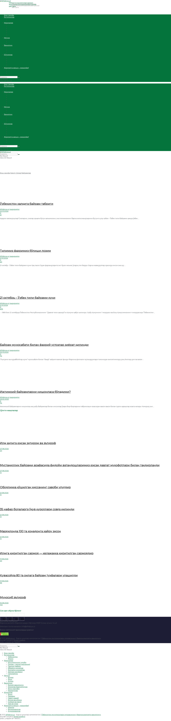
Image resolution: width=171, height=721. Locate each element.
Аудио (10, 43)
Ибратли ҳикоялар (15, 30)
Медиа (7, 38)
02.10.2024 (4, 352)
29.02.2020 (4, 399)
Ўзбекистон (13, 19)
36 (1, 583)
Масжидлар (13, 53)
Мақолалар (8, 23)
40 (1, 262)
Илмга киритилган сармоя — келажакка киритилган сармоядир (46, 553)
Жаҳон (10, 21)
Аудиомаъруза (14, 73)
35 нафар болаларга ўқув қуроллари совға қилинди (37, 509)
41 (1, 215)
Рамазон (11, 58)
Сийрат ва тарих (14, 64)
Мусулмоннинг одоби (17, 25)
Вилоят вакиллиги (16, 47)
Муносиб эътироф (13, 597)
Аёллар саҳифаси (15, 34)
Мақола (11, 70)
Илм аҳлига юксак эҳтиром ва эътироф (28, 443)
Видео (10, 40)
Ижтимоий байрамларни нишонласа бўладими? (35, 391)
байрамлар (26, 173)
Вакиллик (8, 45)
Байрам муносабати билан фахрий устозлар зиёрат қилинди (44, 344)
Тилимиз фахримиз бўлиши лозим (25, 250)
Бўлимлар (8, 55)
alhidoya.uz (10, 638)
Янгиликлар (9, 17)
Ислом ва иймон (15, 62)
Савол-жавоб (13, 60)
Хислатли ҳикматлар (16, 32)
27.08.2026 (4, 449)
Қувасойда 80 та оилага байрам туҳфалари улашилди (39, 575)
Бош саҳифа (9, 15)
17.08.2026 (4, 559)
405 (1, 309)
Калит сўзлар (15, 173)
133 (1, 605)
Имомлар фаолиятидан (18, 49)
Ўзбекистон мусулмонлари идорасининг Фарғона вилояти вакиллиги (71, 638)
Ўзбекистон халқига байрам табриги (26, 203)
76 (1, 356)
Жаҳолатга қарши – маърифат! (16, 68)
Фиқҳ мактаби (14, 51)
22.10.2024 (4, 211)
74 (1, 403)
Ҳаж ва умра (13, 66)
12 (1, 495)
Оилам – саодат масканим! (19, 27)
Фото (10, 42)
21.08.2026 (4, 493)
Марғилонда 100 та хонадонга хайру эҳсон (30, 531)
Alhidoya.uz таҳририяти (9, 209)
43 (1, 561)
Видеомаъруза (14, 72)
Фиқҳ (10, 57)
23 (1, 451)
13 (1, 473)
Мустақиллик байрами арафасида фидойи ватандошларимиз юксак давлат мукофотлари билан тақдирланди (80, 465)
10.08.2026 (4, 603)
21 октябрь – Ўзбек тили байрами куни (27, 297)
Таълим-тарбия (14, 28)
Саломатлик (13, 36)
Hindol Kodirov (19, 640)
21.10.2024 (4, 258)
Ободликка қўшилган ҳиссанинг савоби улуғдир (35, 487)
